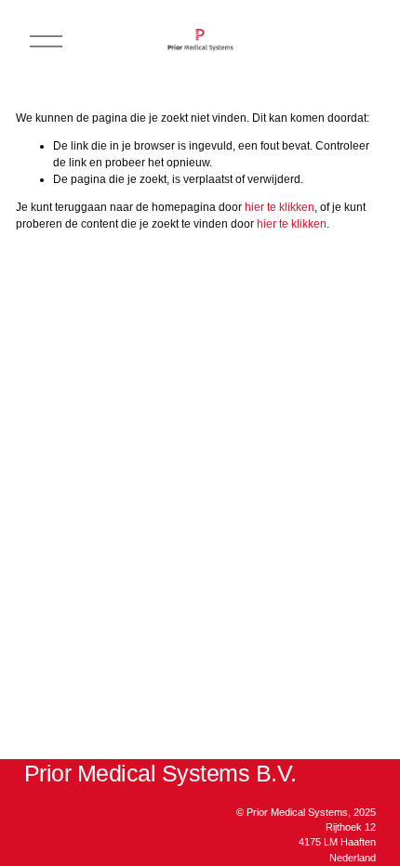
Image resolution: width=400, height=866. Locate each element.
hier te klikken (279, 207)
